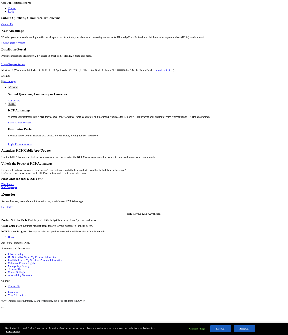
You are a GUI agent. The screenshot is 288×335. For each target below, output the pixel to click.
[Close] (2, 307)
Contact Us (14, 286)
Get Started (7, 207)
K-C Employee (9, 187)
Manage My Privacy (19, 266)
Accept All (244, 329)
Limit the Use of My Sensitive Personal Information (35, 260)
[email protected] (164, 70)
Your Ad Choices (17, 295)
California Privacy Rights (21, 263)
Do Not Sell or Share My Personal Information (32, 257)
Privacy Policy (15, 254)
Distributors (7, 184)
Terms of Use (15, 269)
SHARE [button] (15, 242)
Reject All (220, 329)
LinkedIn (13, 292)
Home (11, 237)
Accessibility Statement (20, 275)
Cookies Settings (197, 329)
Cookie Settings (16, 272)
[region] (144, 329)
